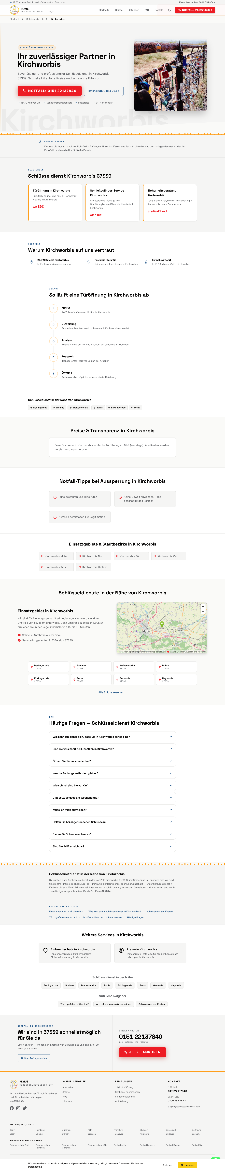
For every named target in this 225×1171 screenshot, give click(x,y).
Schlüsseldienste (35, 19)
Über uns (67, 1101)
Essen (12, 1134)
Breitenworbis (80, 407)
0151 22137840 (140, 1036)
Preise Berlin (120, 1145)
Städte (119, 10)
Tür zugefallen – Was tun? (74, 1004)
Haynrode (176, 985)
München (66, 1130)
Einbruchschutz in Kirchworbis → (67, 911)
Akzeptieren (187, 1165)
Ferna (137, 407)
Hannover (118, 1134)
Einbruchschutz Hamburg (43, 1146)
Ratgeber (133, 10)
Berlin (12, 1130)
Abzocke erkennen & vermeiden (113, 1004)
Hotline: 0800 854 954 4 (103, 90)
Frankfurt (118, 1130)
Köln (90, 1130)
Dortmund (196, 1130)
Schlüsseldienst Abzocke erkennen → (104, 917)
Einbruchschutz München (69, 1146)
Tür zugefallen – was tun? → (64, 917)
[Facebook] (12, 1108)
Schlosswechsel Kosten (152, 1004)
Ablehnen (168, 1165)
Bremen (65, 1134)
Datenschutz (35, 1166)
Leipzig (39, 1134)
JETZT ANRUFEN (145, 1052)
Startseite (104, 10)
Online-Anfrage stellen (34, 1058)
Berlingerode (40, 407)
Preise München (173, 1145)
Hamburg (40, 1130)
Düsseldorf (171, 1130)
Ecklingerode (118, 407)
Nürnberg (144, 1134)
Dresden (92, 1134)
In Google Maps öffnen (192, 648)
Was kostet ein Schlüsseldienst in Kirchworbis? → (116, 911)
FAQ (146, 10)
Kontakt (159, 10)
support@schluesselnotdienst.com (184, 1106)
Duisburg (170, 1134)
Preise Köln (197, 1145)
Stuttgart (144, 1130)
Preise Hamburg (147, 1145)
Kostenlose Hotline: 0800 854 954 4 (197, 2)
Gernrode (158, 985)
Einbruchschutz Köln (97, 1145)
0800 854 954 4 (177, 1100)
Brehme (60, 407)
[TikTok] (25, 1108)
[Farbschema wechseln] (169, 10)
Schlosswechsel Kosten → (161, 911)
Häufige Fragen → (137, 917)
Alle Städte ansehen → (112, 692)
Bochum (196, 1134)
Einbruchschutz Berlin (20, 1145)
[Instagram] (18, 1108)
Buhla (100, 407)
